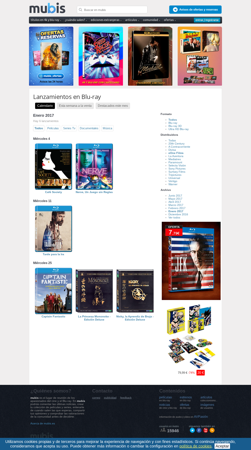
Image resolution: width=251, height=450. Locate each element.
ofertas (185, 406)
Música (107, 128)
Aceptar (222, 446)
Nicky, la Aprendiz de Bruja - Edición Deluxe (135, 318)
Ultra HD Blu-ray (178, 129)
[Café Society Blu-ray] (53, 188)
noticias (168, 406)
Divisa (172, 149)
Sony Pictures (177, 168)
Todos (39, 128)
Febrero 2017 (177, 208)
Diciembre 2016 (178, 214)
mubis (47, 8)
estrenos (186, 399)
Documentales (89, 128)
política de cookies (195, 446)
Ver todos (174, 217)
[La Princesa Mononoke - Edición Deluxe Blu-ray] (94, 313)
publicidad (110, 397)
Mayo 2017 (175, 198)
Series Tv (69, 128)
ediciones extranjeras (105, 20)
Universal (174, 178)
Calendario (45, 105)
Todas (172, 140)
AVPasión (183, 416)
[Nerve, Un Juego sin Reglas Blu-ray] (94, 188)
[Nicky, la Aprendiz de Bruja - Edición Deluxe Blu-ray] (135, 313)
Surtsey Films (176, 171)
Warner (172, 184)
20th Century (176, 143)
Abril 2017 (174, 201)
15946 (173, 430)
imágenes (207, 406)
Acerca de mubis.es (42, 423)
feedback (126, 397)
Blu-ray (172, 122)
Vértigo (172, 181)
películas (165, 399)
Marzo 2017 (175, 205)
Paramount (175, 162)
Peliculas (53, 128)
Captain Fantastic (53, 316)
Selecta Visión (177, 165)
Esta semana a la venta (75, 105)
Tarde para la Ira (53, 254)
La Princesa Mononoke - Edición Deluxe (94, 318)
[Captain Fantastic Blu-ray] (53, 313)
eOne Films (176, 152)
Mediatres (174, 159)
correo (96, 397)
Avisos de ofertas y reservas (198, 9)
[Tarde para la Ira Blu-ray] (53, 251)
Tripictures (174, 174)
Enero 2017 (175, 211)
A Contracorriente (179, 146)
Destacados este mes (113, 105)
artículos (208, 399)
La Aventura (175, 156)
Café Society (53, 192)
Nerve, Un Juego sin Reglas (94, 192)
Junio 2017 (175, 195)
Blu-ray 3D (175, 126)
